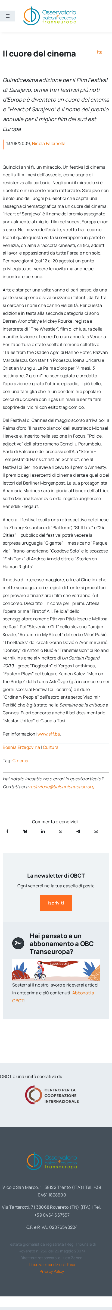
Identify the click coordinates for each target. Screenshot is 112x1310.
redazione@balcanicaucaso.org (61, 787)
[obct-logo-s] (49, 8)
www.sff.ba (49, 734)
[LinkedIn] (43, 831)
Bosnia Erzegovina (21, 747)
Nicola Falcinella (49, 143)
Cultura (51, 747)
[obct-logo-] (52, 1151)
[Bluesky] (25, 831)
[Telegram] (78, 831)
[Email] (96, 831)
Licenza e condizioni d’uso (52, 1264)
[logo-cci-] (52, 1087)
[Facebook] (7, 831)
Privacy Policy (52, 1271)
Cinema (20, 761)
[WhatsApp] (60, 831)
